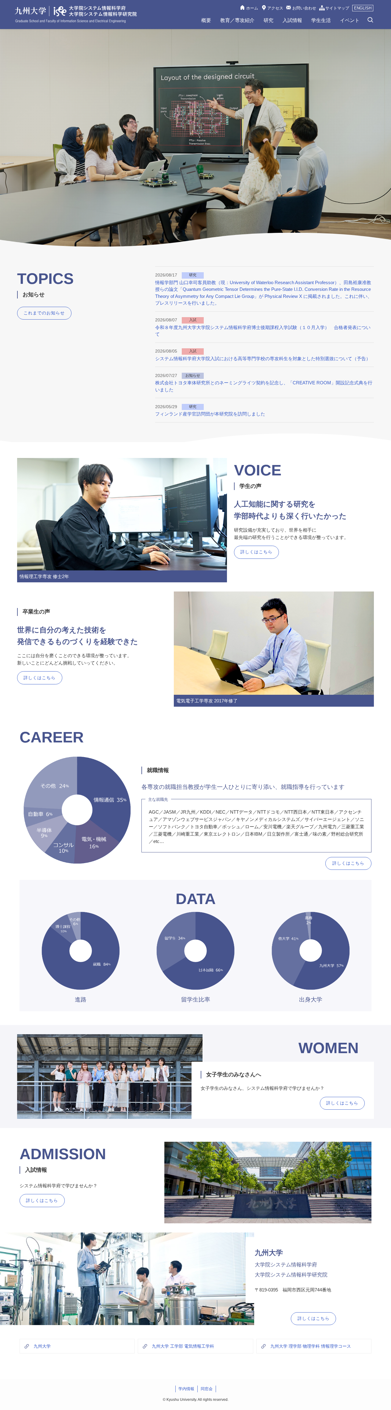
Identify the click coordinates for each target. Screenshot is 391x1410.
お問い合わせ (304, 8)
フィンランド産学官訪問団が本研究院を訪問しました (210, 413)
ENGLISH (362, 8)
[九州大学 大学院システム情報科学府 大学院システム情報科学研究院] (76, 14)
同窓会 (207, 1388)
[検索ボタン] (370, 20)
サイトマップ (337, 8)
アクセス (275, 8)
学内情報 (186, 1388)
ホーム (252, 8)
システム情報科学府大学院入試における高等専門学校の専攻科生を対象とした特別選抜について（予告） (263, 358)
